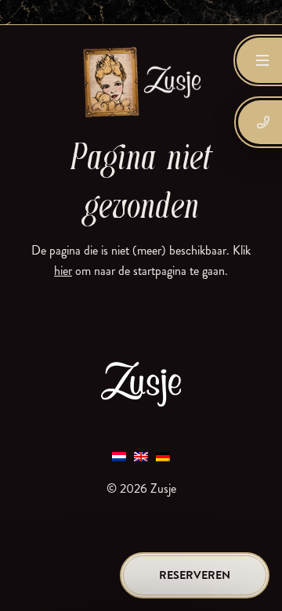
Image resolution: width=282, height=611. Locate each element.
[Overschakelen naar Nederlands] (119, 455)
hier (63, 271)
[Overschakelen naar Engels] (141, 455)
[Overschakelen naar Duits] (163, 455)
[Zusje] (141, 81)
